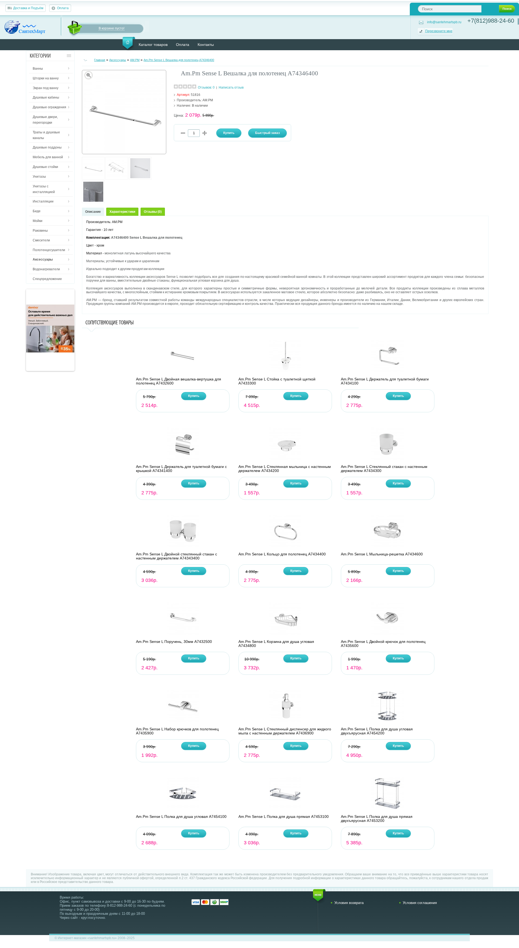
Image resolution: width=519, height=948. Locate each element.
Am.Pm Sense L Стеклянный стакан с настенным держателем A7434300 (384, 469)
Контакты (206, 44)
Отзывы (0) (153, 212)
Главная (99, 60)
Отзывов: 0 (206, 87)
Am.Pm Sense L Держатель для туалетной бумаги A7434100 (385, 381)
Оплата (63, 8)
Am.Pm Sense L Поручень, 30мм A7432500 (174, 642)
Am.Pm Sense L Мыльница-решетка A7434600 (382, 554)
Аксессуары (117, 60)
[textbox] (449, 8)
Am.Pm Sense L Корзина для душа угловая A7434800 (276, 644)
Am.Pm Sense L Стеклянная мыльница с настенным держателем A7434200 (284, 469)
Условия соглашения (420, 903)
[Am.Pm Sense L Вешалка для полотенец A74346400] (93, 178)
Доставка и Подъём (28, 8)
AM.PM (134, 60)
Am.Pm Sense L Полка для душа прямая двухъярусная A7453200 (376, 819)
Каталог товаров (153, 44)
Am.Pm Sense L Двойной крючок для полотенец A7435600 (383, 644)
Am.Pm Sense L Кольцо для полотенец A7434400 (282, 554)
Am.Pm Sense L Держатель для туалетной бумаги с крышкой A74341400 (181, 469)
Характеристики (122, 212)
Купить (193, 396)
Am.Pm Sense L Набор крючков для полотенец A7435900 (177, 731)
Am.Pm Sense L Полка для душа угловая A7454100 (181, 817)
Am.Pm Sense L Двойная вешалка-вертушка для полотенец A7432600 (178, 381)
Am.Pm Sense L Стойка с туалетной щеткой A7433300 (276, 381)
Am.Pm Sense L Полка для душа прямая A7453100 (283, 817)
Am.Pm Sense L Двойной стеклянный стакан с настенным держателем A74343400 (176, 556)
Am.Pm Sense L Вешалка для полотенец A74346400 (179, 60)
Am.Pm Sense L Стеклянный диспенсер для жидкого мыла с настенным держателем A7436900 (284, 731)
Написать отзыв (231, 87)
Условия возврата (349, 903)
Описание (93, 212)
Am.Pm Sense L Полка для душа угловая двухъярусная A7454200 (377, 731)
